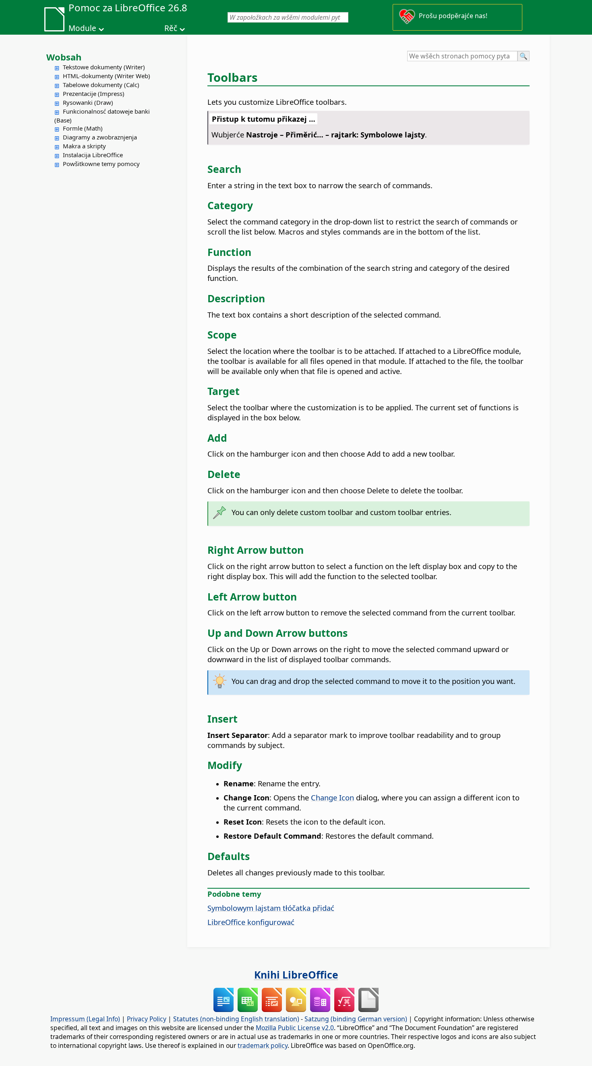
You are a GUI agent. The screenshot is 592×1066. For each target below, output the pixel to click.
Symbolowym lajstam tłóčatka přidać (270, 908)
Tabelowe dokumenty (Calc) (101, 85)
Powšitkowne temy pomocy (101, 164)
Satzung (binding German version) (355, 1018)
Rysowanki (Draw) (88, 102)
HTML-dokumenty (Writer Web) (106, 76)
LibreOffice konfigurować (250, 922)
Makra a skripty (84, 146)
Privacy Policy (146, 1018)
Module (82, 28)
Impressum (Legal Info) (85, 1018)
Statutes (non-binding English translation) (236, 1018)
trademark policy (263, 1045)
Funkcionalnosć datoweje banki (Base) (102, 115)
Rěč (170, 28)
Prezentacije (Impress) (93, 93)
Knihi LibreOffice (296, 974)
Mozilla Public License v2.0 (295, 1027)
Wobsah (63, 57)
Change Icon (332, 797)
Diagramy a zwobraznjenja (100, 137)
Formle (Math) (83, 128)
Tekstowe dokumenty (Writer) (104, 67)
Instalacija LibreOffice (93, 155)
